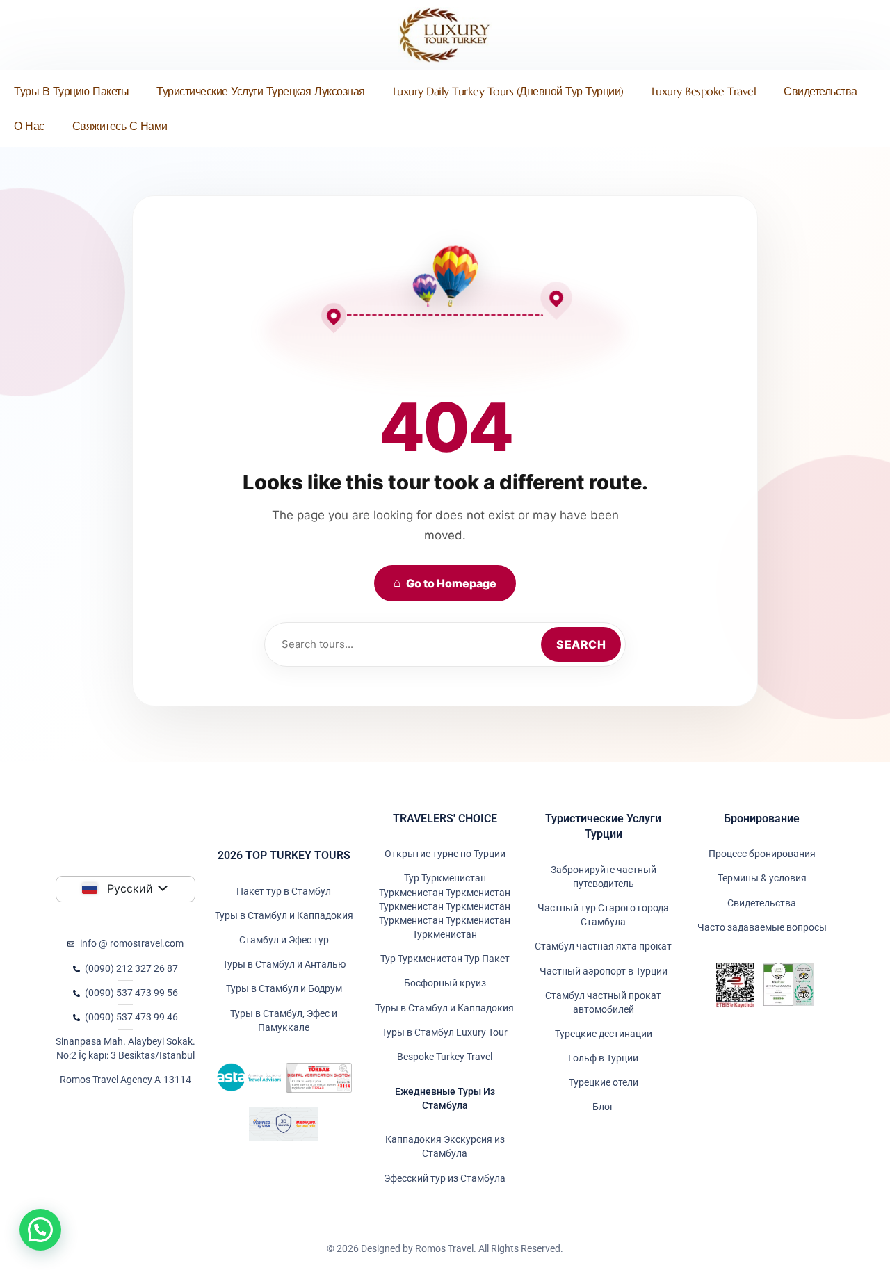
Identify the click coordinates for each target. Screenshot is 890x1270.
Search (581, 644)
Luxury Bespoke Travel (704, 91)
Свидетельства (820, 91)
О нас (29, 126)
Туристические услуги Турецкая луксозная (260, 91)
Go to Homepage (445, 583)
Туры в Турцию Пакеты (71, 91)
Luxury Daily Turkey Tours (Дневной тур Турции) (508, 91)
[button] (40, 1230)
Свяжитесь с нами (120, 126)
